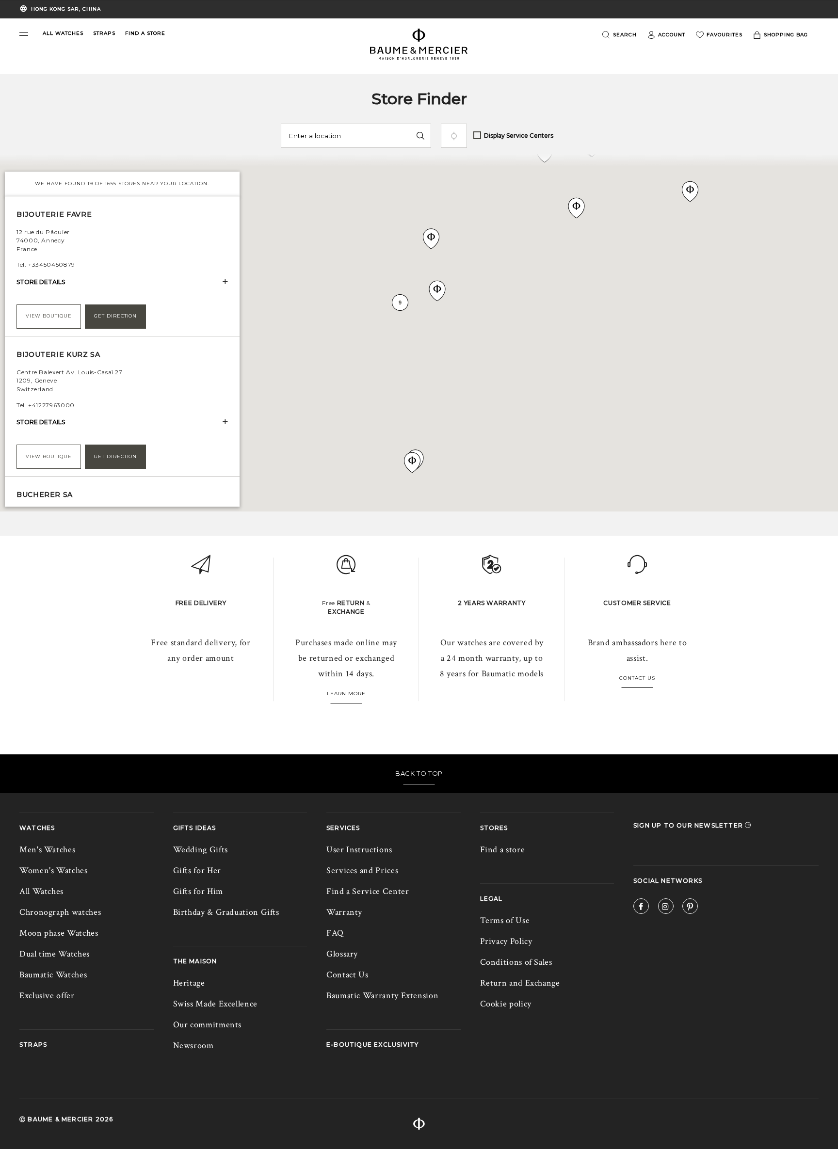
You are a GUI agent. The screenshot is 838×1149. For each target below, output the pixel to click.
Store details (40, 282)
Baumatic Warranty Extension (382, 995)
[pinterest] (690, 907)
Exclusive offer (47, 995)
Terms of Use (505, 920)
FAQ (335, 933)
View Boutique (49, 316)
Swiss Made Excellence (215, 1003)
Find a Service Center (367, 891)
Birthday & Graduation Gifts (226, 912)
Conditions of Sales (516, 962)
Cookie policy (506, 1003)
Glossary (342, 953)
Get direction (115, 316)
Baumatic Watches (53, 974)
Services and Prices (362, 870)
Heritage (189, 983)
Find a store (502, 849)
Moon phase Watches (58, 933)
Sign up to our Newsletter (689, 825)
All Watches (41, 891)
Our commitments (207, 1024)
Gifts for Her (197, 870)
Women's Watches (53, 870)
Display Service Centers (518, 135)
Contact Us (637, 678)
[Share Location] (454, 136)
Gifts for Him (198, 891)
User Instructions (359, 849)
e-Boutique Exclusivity (372, 1044)
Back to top (419, 773)
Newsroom (193, 1045)
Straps (33, 1044)
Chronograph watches (60, 912)
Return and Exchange (520, 983)
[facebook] (641, 907)
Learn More (346, 693)
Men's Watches (47, 849)
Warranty (344, 912)
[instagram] (666, 907)
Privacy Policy (506, 941)
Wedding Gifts (200, 849)
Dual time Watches (54, 953)
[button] (23, 34)
